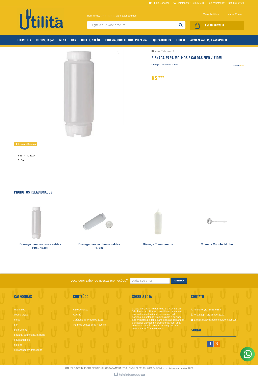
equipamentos (22, 339)
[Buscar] (180, 25)
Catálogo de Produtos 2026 (88, 319)
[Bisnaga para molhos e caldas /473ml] (99, 229)
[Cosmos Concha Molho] (216, 229)
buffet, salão (20, 329)
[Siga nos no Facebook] (210, 344)
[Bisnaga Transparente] (158, 229)
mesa (17, 319)
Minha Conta (235, 14)
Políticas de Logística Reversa (89, 324)
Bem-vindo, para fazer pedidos (111, 15)
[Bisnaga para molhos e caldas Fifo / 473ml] (40, 229)
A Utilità (77, 314)
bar (16, 324)
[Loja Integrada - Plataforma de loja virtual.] (129, 375)
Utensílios (167, 51)
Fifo (242, 65)
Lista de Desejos (27, 144)
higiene (18, 345)
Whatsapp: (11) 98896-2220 (208, 314)
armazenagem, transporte (28, 350)
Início (157, 51)
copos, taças (21, 314)
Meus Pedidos (211, 14)
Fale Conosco (162, 3)
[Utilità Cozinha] (40, 19)
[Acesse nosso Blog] (217, 344)
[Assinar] (179, 281)
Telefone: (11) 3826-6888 (207, 309)
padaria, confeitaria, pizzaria (29, 334)
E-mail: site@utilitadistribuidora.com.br (214, 319)
